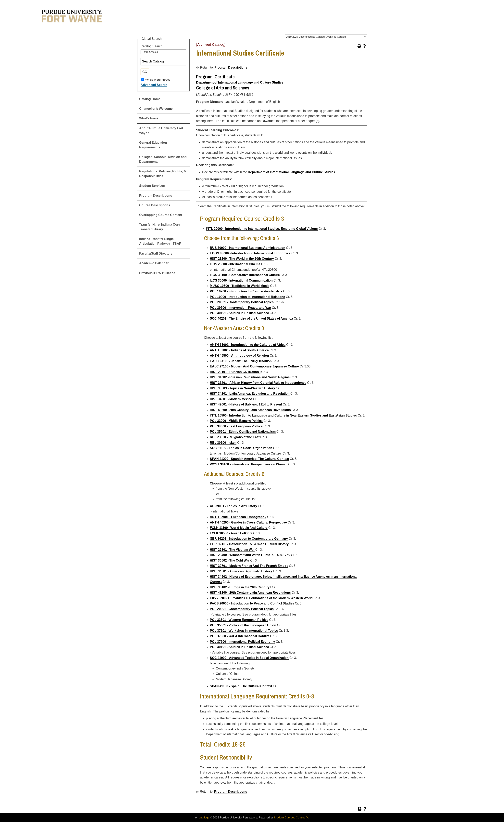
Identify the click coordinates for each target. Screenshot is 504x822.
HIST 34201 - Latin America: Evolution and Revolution (250, 393)
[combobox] (326, 36)
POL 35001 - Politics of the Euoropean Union (243, 625)
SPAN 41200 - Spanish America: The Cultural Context (249, 458)
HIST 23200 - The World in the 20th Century (242, 258)
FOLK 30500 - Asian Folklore (231, 533)
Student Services (152, 185)
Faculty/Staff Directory (155, 253)
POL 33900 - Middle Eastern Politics (236, 420)
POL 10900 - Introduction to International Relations (247, 296)
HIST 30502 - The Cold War (229, 560)
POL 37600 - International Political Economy (242, 641)
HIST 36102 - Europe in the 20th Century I (240, 587)
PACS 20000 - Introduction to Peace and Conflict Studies (252, 603)
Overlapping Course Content (160, 215)
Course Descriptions (154, 205)
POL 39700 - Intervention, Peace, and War (240, 307)
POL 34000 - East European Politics (236, 426)
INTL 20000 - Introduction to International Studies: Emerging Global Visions (262, 228)
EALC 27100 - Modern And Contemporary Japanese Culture (254, 366)
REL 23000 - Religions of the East (234, 437)
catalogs (204, 817)
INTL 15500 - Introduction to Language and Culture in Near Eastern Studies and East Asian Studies (283, 415)
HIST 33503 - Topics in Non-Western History (242, 388)
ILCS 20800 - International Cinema (235, 264)
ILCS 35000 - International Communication (241, 280)
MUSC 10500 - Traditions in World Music (239, 285)
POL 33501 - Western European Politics (239, 619)
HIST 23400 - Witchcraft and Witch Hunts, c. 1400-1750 (250, 555)
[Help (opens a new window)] (364, 46)
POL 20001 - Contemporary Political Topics (242, 302)
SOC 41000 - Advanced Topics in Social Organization (249, 657)
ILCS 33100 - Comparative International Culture (245, 275)
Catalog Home (149, 99)
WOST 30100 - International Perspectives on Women (248, 464)
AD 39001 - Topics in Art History (233, 506)
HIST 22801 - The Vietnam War (232, 549)
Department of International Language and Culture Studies (239, 82)
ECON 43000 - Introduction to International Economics (250, 253)
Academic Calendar (154, 263)
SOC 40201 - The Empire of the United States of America (251, 318)
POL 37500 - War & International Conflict (239, 636)
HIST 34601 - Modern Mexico (231, 399)
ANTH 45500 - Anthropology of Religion (239, 355)
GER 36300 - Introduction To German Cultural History (249, 544)
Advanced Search (154, 84)
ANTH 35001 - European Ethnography (238, 517)
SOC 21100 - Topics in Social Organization (241, 448)
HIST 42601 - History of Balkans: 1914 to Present (246, 404)
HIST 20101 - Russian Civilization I (235, 372)
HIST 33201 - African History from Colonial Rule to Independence (258, 382)
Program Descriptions (155, 195)
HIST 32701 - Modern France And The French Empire (249, 565)
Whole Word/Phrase (157, 79)
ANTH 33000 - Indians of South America (239, 350)
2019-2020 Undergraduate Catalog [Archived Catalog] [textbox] (316, 36)
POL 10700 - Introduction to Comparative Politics (246, 291)
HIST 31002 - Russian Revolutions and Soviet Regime (250, 377)
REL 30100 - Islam (223, 442)
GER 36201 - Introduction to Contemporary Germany (249, 538)
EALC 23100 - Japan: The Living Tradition (241, 361)
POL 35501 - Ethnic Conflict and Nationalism (243, 431)
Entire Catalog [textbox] (150, 51)
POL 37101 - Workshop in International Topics (244, 630)
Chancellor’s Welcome (156, 108)
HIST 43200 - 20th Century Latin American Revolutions (250, 410)
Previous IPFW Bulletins (157, 273)
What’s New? (148, 118)
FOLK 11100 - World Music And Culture (239, 527)
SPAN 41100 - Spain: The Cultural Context (241, 686)
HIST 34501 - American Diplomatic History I (242, 571)
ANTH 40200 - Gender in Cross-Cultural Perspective (248, 522)
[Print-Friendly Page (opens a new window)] (359, 46)
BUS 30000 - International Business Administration (247, 247)
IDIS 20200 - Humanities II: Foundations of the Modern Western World (261, 598)
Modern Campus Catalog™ (291, 817)
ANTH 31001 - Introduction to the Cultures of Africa (247, 344)
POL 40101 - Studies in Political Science (239, 313)
